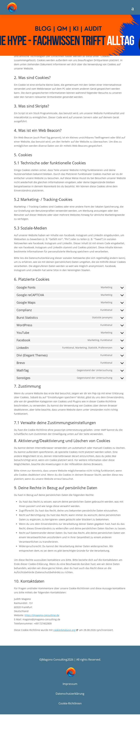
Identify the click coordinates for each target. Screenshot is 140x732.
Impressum (70, 684)
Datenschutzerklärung (70, 694)
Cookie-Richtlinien (70, 703)
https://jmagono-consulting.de (42, 615)
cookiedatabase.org (64, 630)
